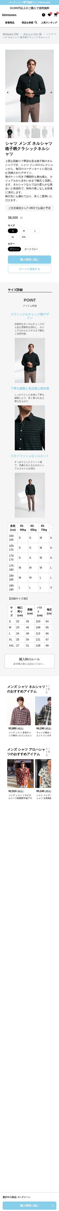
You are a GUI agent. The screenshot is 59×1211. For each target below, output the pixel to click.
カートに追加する (29, 269)
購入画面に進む (29, 259)
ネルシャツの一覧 (32, 34)
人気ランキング (49, 22)
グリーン (14, 249)
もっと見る (47, 689)
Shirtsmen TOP (11, 34)
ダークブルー (31, 249)
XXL (24, 237)
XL (12, 237)
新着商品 (9, 22)
